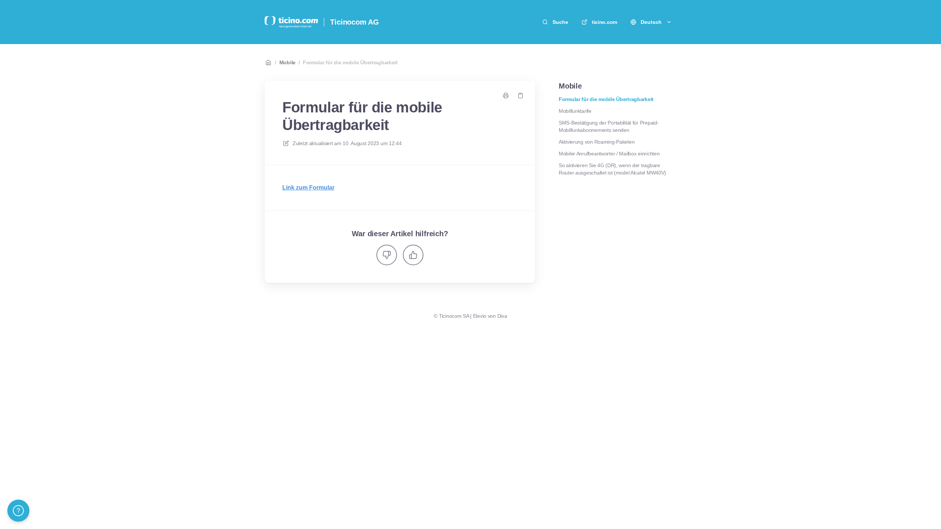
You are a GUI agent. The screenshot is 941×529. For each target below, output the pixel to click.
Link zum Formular (308, 187)
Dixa (502, 316)
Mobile (287, 62)
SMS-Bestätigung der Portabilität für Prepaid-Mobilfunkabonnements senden (609, 126)
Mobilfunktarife (575, 111)
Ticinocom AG (354, 22)
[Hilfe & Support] (18, 511)
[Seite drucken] (506, 95)
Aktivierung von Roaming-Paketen (596, 142)
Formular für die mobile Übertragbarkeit (350, 62)
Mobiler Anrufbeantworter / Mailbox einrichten (609, 153)
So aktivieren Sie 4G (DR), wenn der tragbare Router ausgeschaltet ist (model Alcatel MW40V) (612, 169)
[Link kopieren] (520, 95)
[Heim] (291, 22)
